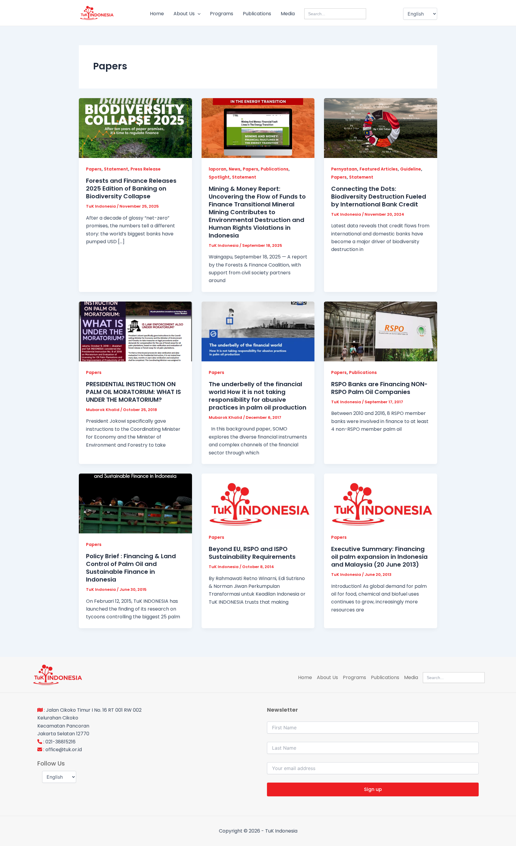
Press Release (145, 169)
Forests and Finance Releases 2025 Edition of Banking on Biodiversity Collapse (131, 188)
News (234, 169)
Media (288, 13)
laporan (217, 169)
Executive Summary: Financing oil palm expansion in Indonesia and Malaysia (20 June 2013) (379, 557)
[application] (198, 14)
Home (157, 13)
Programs (221, 13)
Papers (94, 169)
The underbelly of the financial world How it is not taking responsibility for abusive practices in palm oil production (257, 396)
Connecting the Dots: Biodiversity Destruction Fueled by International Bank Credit (378, 197)
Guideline (410, 169)
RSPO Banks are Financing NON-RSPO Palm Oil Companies (379, 388)
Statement (116, 169)
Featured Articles (379, 169)
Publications (257, 13)
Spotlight (219, 177)
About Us (184, 13)
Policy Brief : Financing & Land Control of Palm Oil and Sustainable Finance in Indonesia (131, 568)
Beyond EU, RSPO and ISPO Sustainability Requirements (252, 553)
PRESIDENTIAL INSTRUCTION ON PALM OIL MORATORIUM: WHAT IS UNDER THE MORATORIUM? (133, 392)
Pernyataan (344, 169)
